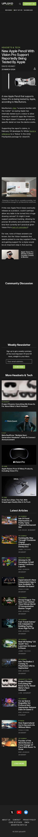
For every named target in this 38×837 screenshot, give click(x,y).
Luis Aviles (22, 530)
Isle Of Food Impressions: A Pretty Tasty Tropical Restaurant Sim (27, 522)
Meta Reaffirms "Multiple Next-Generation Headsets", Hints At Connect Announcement (18, 437)
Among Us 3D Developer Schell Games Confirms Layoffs (26, 563)
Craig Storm (23, 589)
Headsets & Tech (11, 47)
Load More (19, 763)
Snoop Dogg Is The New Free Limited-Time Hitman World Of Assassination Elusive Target (26, 604)
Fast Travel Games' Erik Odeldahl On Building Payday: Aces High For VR (27, 625)
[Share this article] (34, 68)
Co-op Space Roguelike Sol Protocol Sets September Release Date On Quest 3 (27, 705)
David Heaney (8, 66)
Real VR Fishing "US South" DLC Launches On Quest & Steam (27, 645)
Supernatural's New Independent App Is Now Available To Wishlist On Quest (27, 583)
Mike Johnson (23, 569)
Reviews (8, 10)
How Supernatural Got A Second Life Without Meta (26, 725)
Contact (17, 820)
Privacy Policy (29, 820)
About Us (6, 820)
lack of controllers (19, 227)
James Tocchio (24, 549)
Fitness (21, 578)
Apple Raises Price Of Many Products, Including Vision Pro (17, 470)
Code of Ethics (15, 822)
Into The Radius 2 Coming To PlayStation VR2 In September (26, 664)
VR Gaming (22, 516)
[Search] (20, 4)
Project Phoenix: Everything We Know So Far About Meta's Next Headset (18, 405)
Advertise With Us (19, 825)
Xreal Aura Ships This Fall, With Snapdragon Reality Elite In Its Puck (16, 501)
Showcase (28, 10)
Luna (20, 693)
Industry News (24, 558)
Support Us (29, 4)
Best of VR (18, 10)
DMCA (27, 822)
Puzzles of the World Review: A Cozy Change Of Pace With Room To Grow (27, 745)
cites (14, 108)
